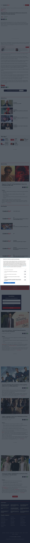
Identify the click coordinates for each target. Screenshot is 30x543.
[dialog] (15, 271)
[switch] (25, 271)
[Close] (28, 259)
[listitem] (15, 269)
